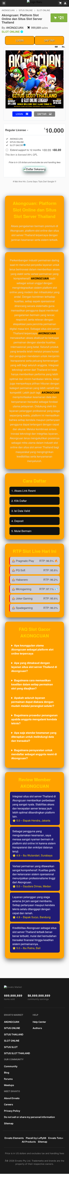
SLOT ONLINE (43, 10)
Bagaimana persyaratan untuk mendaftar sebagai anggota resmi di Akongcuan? (34, 754)
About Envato (12, 1098)
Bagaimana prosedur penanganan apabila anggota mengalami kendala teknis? (34, 719)
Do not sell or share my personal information (29, 1117)
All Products (29, 1141)
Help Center (39, 1021)
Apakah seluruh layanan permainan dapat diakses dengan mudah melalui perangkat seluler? (32, 702)
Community (10, 1066)
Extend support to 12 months (35, 149)
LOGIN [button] (19, 114)
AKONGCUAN (8, 10)
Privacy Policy (12, 1110)
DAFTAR (49, 40)
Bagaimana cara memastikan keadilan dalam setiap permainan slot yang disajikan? (32, 684)
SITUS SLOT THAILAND (17, 1053)
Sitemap (8, 1123)
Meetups (9, 1085)
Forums (8, 1078)
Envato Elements (14, 1138)
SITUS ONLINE (26, 10)
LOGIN (20, 40)
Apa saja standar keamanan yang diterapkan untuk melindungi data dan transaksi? (33, 737)
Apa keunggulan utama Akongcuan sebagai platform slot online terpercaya (32, 649)
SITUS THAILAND (13, 1034)
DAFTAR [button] (41, 114)
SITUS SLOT (11, 1047)
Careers (8, 1104)
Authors (37, 1028)
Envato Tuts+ (55, 1138)
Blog (6, 1072)
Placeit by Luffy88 (36, 1138)
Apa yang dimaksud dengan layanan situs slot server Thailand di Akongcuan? (34, 667)
